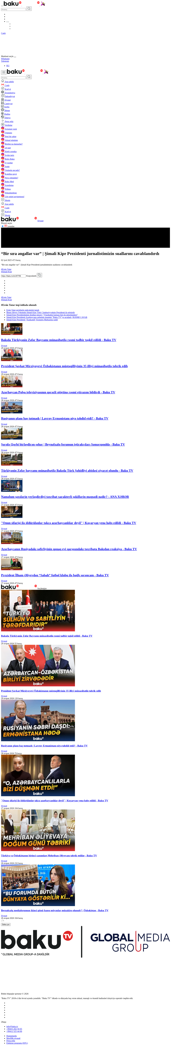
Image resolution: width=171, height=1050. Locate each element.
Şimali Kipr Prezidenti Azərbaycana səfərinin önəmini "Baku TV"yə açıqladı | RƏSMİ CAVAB (46, 317)
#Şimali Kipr (6, 272)
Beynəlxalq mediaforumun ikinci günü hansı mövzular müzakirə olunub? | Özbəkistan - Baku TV (54, 910)
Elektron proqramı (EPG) (17, 1043)
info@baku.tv (12, 1026)
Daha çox (5, 925)
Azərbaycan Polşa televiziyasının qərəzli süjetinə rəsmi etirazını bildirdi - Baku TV (58, 392)
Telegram (5, 61)
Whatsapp (5, 59)
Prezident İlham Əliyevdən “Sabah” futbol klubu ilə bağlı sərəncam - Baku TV (55, 575)
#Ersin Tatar (6, 269)
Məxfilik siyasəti (13, 1038)
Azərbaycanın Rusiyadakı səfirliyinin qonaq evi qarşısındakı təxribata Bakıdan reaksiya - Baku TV (69, 549)
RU (7, 66)
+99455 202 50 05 (14, 1029)
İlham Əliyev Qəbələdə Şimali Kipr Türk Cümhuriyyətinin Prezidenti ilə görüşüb (40, 312)
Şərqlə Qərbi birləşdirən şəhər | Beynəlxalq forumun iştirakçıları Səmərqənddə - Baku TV (63, 444)
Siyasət (40, 221)
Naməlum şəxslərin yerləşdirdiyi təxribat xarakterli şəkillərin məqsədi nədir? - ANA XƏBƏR (65, 496)
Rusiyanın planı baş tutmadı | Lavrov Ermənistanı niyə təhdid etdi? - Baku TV (54, 418)
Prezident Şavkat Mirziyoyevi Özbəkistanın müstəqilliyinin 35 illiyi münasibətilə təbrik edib (64, 366)
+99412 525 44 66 (14, 1031)
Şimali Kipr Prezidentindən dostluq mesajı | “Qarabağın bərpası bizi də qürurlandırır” (42, 315)
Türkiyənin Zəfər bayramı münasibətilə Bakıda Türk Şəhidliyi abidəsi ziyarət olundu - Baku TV (67, 470)
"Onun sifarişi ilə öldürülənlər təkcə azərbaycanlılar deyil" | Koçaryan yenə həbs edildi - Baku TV (68, 523)
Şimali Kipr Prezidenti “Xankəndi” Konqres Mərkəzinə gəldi (32, 320)
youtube (10, 226)
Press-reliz (10, 1041)
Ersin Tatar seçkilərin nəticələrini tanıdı (22, 310)
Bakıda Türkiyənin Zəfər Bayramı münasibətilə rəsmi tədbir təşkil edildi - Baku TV (58, 340)
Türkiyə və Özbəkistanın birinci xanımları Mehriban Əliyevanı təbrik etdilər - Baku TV (49, 855)
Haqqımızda (11, 1036)
